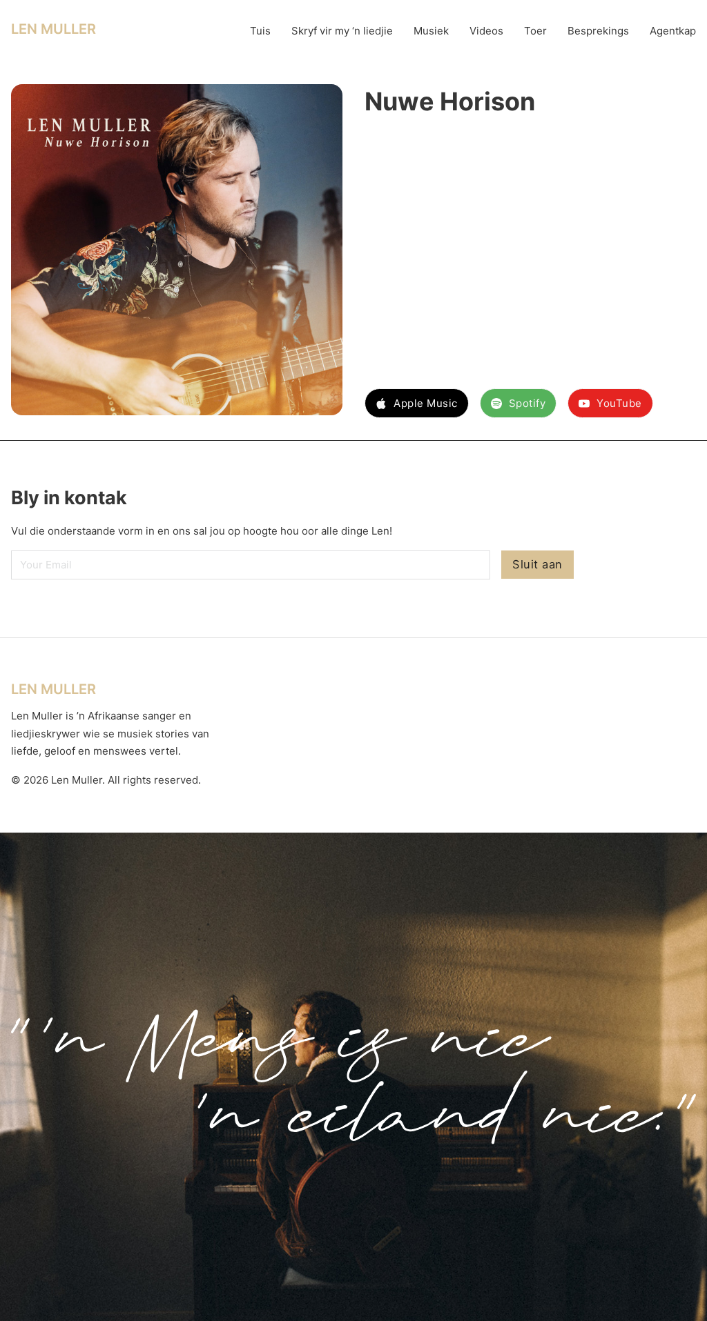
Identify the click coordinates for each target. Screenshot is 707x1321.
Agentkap (673, 30)
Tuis (260, 30)
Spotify (527, 403)
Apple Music (426, 403)
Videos (486, 30)
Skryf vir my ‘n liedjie (342, 30)
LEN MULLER (53, 29)
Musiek (431, 30)
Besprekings (598, 30)
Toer (535, 30)
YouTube (619, 403)
